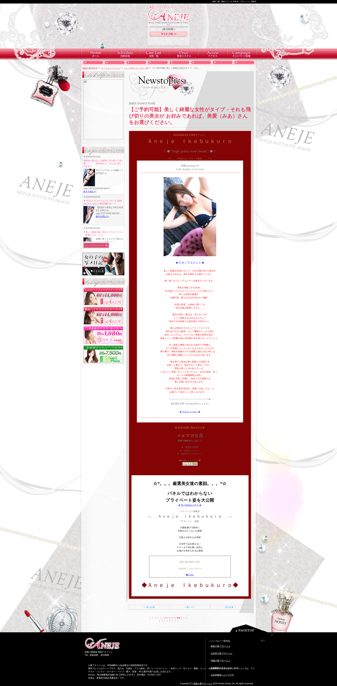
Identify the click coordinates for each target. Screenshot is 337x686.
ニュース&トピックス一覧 (136, 68)
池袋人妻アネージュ (202, 683)
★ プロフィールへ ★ (189, 411)
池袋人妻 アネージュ (220, 660)
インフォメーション (110, 68)
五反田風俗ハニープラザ (222, 675)
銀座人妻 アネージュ (220, 646)
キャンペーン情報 (172, 618)
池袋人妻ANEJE (90, 68)
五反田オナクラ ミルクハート (225, 668)
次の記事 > (230, 607)
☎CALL (190, 575)
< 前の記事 (149, 607)
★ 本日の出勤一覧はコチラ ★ (190, 427)
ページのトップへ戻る (250, 628)
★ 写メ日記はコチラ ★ (189, 505)
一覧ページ (189, 607)
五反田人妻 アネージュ (221, 653)
